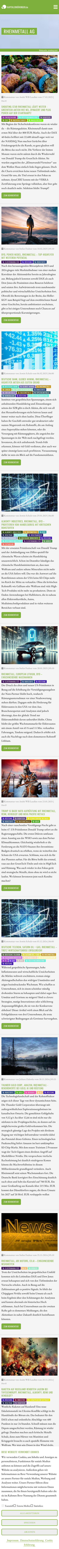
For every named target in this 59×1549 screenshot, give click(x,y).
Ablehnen (29, 1531)
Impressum (12, 1540)
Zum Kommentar (11, 195)
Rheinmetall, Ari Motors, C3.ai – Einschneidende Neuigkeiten (27, 1262)
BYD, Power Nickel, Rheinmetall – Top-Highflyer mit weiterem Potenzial (27, 256)
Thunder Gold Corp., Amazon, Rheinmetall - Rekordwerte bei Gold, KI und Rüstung (24, 1086)
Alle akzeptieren (29, 1513)
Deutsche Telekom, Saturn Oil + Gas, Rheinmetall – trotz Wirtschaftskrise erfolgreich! (29, 948)
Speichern (29, 1522)
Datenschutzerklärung (32, 1540)
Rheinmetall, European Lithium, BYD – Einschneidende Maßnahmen (21, 675)
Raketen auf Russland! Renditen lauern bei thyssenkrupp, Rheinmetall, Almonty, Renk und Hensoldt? (27, 1393)
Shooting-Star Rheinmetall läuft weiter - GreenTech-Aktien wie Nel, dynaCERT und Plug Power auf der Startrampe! (26, 110)
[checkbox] (2, 1505)
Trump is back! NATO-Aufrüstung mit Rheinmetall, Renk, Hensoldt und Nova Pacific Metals (28, 812)
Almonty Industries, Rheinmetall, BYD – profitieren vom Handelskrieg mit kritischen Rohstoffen (26, 525)
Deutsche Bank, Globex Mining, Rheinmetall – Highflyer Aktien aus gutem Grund (26, 381)
